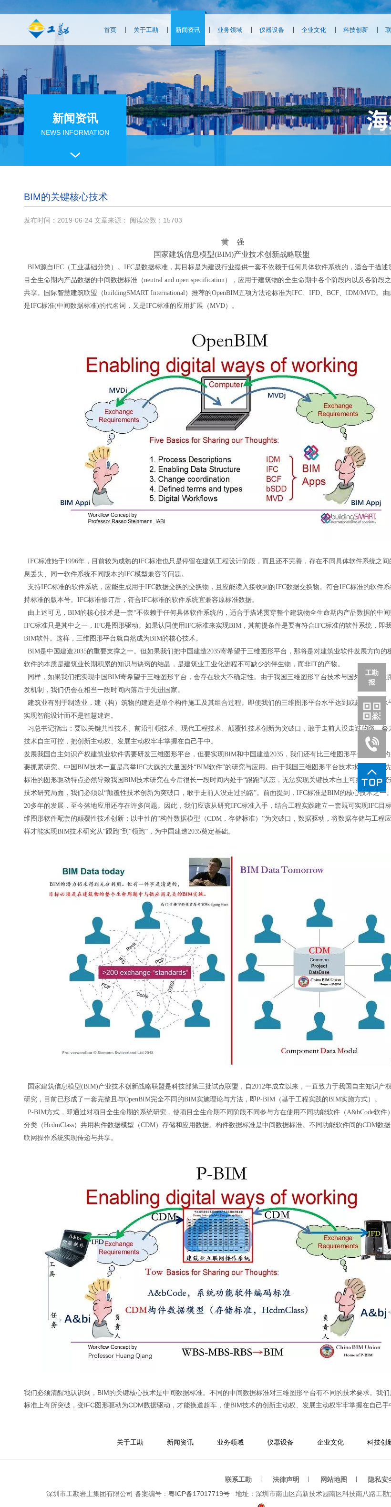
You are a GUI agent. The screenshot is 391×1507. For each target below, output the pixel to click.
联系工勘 (238, 1479)
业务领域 (229, 29)
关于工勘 (146, 29)
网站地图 (333, 1479)
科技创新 (355, 29)
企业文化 (313, 29)
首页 (110, 29)
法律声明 (286, 1479)
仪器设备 (271, 29)
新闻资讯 (187, 29)
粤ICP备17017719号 (199, 1493)
